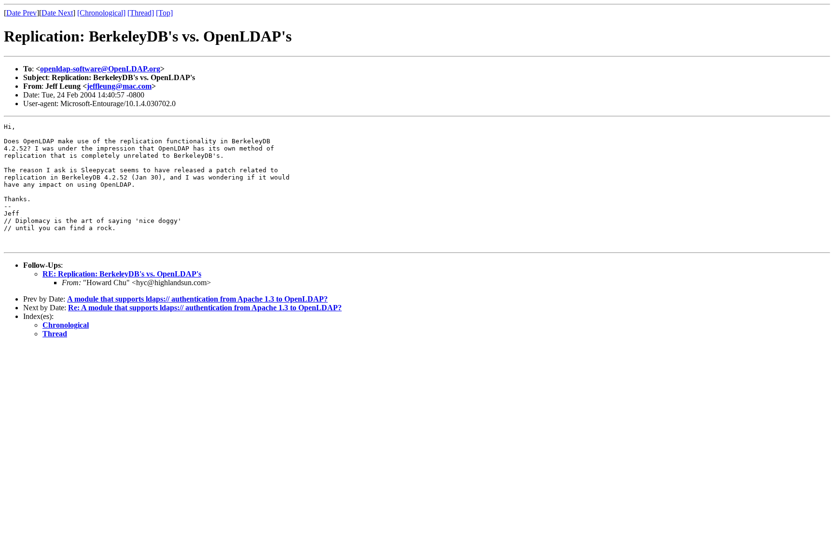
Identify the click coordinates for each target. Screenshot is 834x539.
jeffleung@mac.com (119, 86)
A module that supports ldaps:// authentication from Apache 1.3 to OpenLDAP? (197, 299)
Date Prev (21, 13)
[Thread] (140, 13)
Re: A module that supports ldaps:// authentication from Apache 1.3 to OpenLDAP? (205, 308)
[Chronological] (101, 13)
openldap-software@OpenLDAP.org (100, 69)
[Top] (164, 13)
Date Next (57, 13)
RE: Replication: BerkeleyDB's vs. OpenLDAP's (121, 274)
